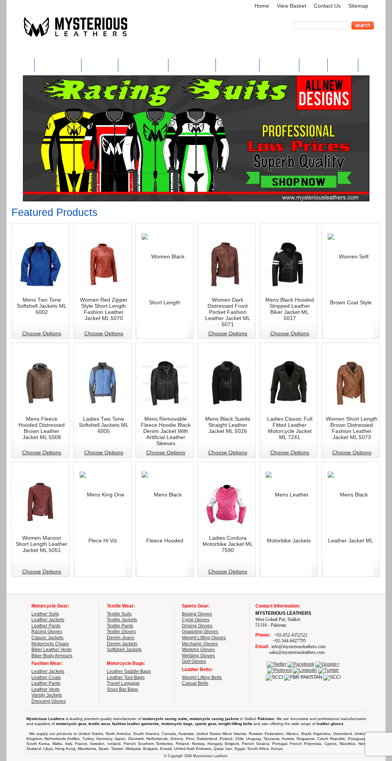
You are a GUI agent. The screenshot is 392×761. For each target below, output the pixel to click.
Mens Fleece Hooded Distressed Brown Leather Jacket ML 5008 (41, 428)
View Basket (291, 6)
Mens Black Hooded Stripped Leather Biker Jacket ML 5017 (289, 309)
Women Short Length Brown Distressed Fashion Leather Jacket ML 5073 (351, 428)
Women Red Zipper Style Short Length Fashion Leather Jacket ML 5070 (103, 309)
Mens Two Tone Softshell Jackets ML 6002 (42, 306)
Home (262, 6)
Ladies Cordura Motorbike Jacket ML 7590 (228, 544)
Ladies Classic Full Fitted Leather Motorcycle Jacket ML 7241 (289, 428)
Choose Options (41, 333)
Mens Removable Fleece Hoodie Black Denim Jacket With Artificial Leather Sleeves (166, 431)
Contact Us (327, 6)
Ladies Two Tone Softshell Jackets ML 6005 (104, 425)
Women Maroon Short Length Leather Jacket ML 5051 (41, 544)
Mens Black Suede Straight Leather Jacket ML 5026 (227, 425)
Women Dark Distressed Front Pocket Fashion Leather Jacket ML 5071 (227, 312)
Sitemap (358, 6)
